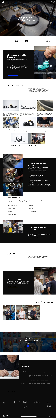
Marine (29, 170)
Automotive (30, 171)
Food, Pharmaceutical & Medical (16, 401)
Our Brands (4, 402)
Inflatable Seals (25, 406)
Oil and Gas (30, 175)
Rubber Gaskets (25, 403)
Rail (29, 180)
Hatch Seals (24, 410)
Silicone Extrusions (25, 407)
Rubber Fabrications (25, 400)
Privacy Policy (32, 416)
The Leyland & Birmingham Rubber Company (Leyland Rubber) (37, 402)
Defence (14, 400)
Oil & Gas (14, 403)
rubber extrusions (21, 59)
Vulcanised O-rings (25, 408)
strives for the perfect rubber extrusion (16, 73)
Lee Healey (35, 400)
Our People (4, 403)
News (3, 401)
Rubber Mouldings (25, 401)
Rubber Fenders (25, 402)
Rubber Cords (24, 405)
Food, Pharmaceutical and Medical (33, 176)
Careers (4, 400)
